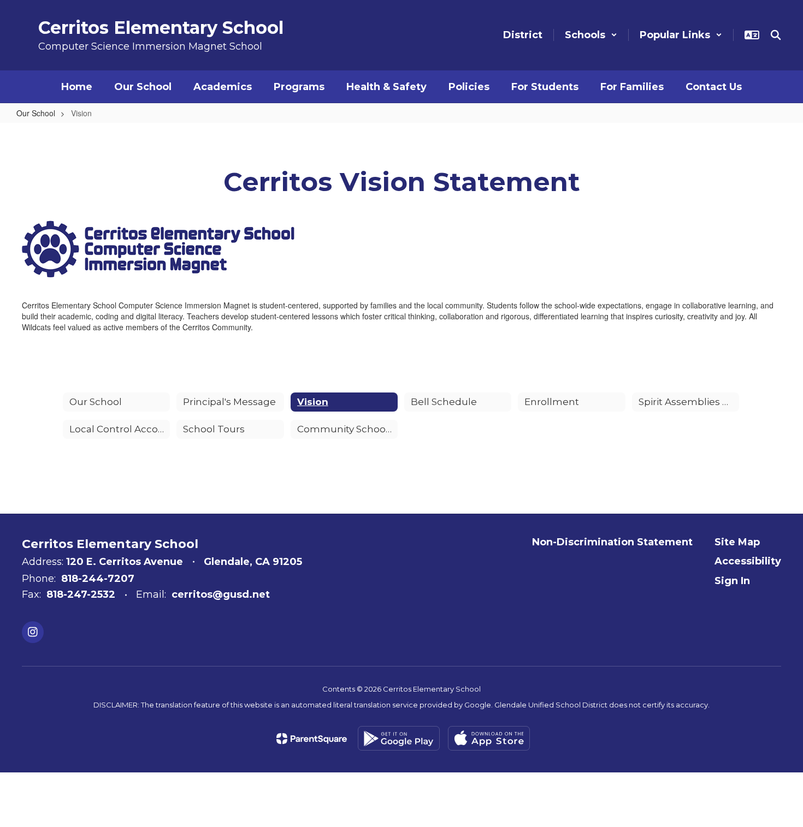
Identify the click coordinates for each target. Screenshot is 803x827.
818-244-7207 (97, 579)
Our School (35, 113)
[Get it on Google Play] (399, 738)
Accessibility (748, 561)
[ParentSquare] (312, 738)
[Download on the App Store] (489, 738)
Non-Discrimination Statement (612, 542)
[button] (591, 35)
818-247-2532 (80, 594)
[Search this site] (775, 34)
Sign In (732, 581)
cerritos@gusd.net (221, 594)
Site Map (737, 542)
